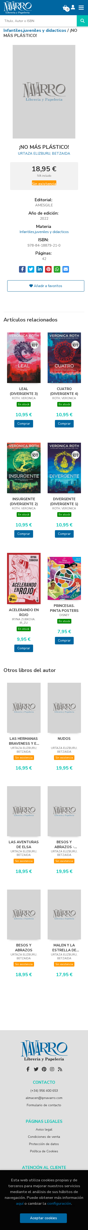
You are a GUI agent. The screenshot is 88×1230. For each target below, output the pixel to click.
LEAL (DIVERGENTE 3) (24, 391)
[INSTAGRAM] (52, 1069)
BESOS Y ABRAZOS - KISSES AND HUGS (64, 844)
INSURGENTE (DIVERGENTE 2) (24, 501)
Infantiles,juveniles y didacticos (35, 30)
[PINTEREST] (44, 1069)
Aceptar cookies (43, 1218)
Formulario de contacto (44, 1105)
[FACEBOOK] (28, 1069)
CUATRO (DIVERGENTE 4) (64, 391)
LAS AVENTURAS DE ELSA (24, 844)
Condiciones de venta (44, 1137)
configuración (59, 1203)
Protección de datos (44, 1144)
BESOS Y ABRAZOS (23, 947)
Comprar (23, 423)
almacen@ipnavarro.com (44, 1098)
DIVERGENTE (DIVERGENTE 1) (64, 501)
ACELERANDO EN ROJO (24, 612)
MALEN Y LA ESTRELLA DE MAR (64, 947)
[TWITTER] (36, 1069)
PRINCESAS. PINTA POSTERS (64, 608)
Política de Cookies (44, 1151)
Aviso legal (44, 1129)
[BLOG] (60, 1069)
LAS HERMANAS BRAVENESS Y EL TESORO (23, 741)
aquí (19, 1203)
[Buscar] (82, 20)
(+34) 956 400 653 (44, 1090)
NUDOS (64, 738)
